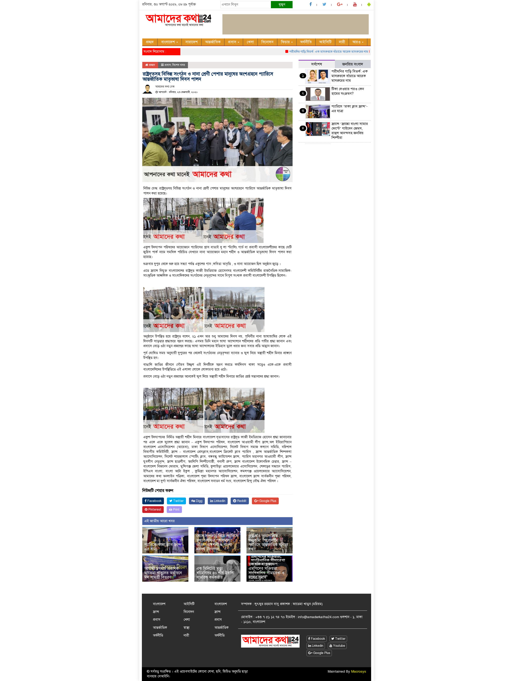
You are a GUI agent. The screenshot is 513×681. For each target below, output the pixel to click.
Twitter (178, 501)
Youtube (338, 646)
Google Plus (267, 501)
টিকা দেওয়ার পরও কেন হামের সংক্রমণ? (347, 91)
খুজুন (282, 4)
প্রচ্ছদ (150, 42)
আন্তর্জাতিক (213, 42)
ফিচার (286, 42)
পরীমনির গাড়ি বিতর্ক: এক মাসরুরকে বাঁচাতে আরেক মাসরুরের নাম (312, 52)
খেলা (250, 42)
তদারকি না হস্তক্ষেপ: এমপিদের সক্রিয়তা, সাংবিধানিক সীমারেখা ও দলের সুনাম (266, 571)
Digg (198, 501)
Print (176, 510)
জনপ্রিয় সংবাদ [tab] (352, 64)
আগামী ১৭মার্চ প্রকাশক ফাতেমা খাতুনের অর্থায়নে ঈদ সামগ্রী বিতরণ (163, 573)
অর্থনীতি (306, 42)
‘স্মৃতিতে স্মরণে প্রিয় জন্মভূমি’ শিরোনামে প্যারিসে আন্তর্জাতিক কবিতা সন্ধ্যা (268, 542)
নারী (342, 42)
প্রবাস (232, 42)
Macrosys (358, 671)
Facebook (154, 501)
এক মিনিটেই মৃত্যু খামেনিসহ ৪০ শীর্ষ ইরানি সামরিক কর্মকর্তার (215, 573)
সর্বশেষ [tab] (316, 64)
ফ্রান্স (156, 612)
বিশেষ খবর (178, 65)
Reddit (241, 501)
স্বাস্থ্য (187, 628)
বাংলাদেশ (168, 42)
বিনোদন (267, 42)
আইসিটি (325, 42)
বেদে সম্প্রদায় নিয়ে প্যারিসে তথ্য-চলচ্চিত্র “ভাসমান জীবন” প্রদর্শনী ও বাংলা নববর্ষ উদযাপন (217, 542)
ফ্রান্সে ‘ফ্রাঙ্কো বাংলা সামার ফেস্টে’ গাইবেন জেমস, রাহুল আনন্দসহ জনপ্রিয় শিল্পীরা (349, 131)
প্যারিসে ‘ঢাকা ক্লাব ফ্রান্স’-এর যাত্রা (164, 547)
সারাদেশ (191, 42)
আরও (357, 42)
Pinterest (154, 510)
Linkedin (219, 501)
